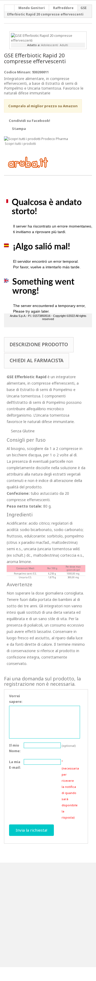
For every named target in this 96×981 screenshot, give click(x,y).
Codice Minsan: (17, 72)
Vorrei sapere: (15, 698)
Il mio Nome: (15, 748)
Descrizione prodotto (39, 344)
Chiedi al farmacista (36, 360)
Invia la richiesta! (31, 830)
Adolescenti (49, 45)
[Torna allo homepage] (9, 8)
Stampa (19, 128)
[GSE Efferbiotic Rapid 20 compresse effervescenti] (48, 37)
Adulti (64, 45)
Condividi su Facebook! (29, 120)
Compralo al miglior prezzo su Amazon (43, 105)
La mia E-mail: (15, 764)
